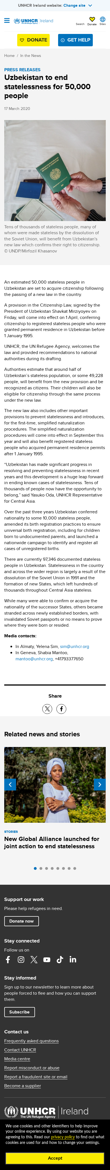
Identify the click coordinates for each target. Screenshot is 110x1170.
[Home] (33, 21)
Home (9, 55)
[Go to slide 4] (53, 870)
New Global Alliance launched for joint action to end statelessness (51, 842)
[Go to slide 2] (42, 870)
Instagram (21, 959)
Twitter (34, 959)
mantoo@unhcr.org (34, 659)
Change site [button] (74, 5)
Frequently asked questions (31, 1041)
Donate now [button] (21, 921)
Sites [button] (103, 24)
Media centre (17, 1059)
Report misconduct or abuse (32, 1068)
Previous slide (10, 784)
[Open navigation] (7, 21)
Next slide (100, 784)
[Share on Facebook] (61, 709)
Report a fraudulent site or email (35, 1077)
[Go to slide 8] (76, 870)
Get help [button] (78, 39)
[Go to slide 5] (59, 870)
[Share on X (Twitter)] (47, 709)
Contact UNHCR (20, 1050)
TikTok (59, 959)
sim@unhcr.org (74, 646)
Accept (55, 1158)
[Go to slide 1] (36, 870)
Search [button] (80, 24)
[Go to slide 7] (70, 870)
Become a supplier (22, 1086)
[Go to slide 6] (65, 870)
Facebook (8, 959)
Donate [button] (92, 24)
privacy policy (63, 1137)
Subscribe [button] (19, 1012)
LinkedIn (72, 959)
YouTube (46, 959)
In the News (30, 55)
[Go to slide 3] (48, 870)
